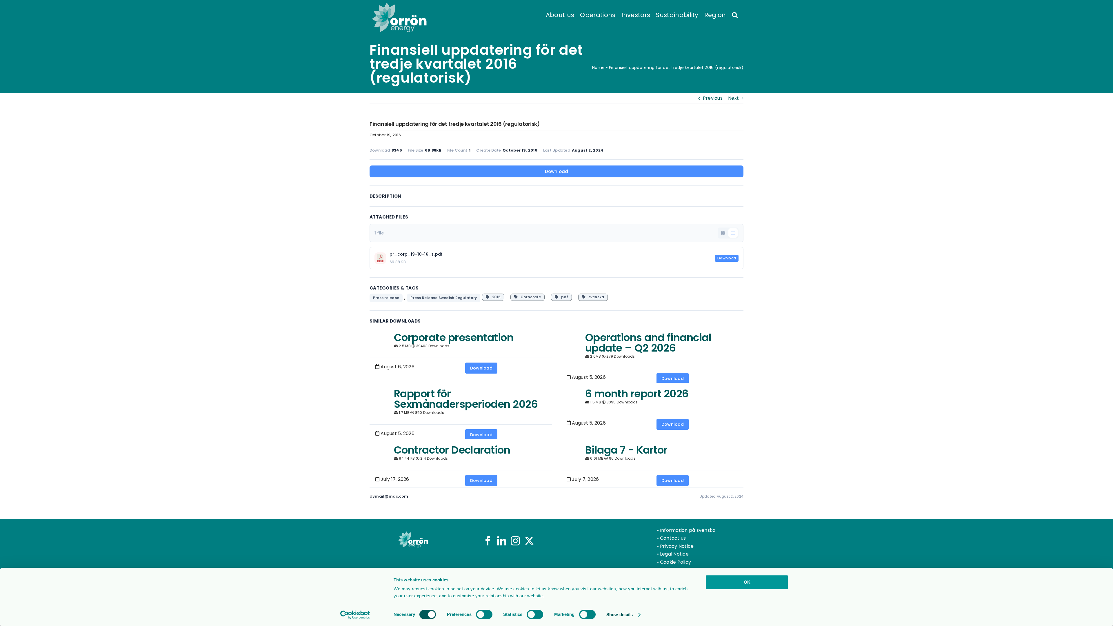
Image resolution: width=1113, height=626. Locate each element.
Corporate (529, 296)
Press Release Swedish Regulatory (443, 297)
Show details (619, 614)
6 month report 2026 (637, 393)
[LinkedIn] (501, 540)
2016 (495, 296)
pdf (563, 296)
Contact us (673, 538)
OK (747, 582)
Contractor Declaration (452, 450)
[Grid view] (723, 233)
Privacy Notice (677, 546)
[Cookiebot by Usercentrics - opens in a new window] (355, 614)
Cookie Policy (675, 562)
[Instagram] (515, 540)
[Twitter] (529, 540)
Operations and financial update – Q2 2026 (648, 342)
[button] (735, 14)
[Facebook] (487, 540)
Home (598, 67)
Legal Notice (674, 554)
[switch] (484, 614)
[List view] (733, 233)
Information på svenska (687, 530)
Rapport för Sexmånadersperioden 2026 (466, 399)
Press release (386, 297)
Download (556, 171)
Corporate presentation (453, 337)
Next (733, 98)
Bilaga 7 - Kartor (626, 450)
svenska (594, 296)
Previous (713, 98)
